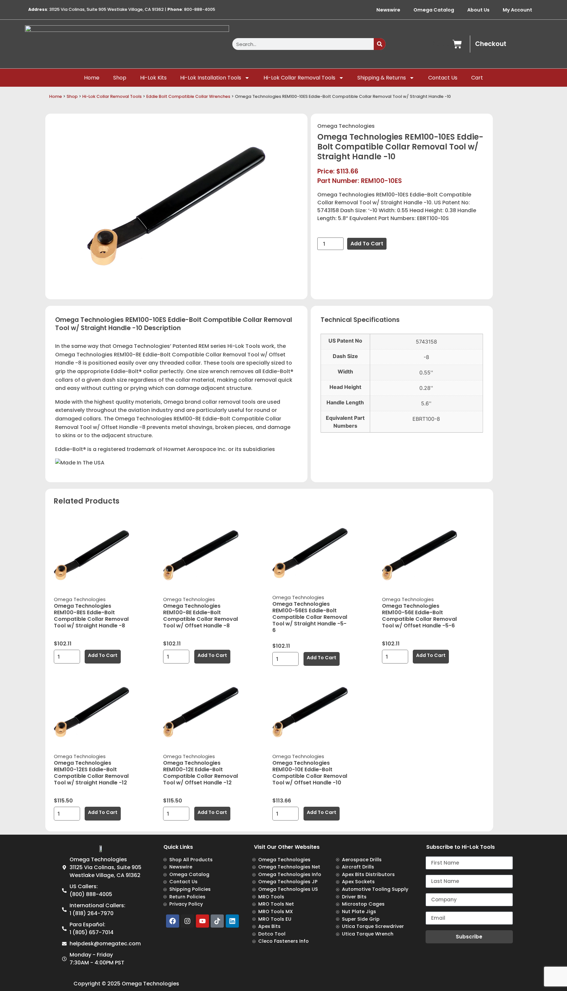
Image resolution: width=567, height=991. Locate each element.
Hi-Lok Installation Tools (210, 77)
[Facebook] (172, 921)
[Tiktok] (217, 921)
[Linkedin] (232, 921)
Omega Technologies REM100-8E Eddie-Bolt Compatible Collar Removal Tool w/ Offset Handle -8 (200, 615)
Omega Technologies (346, 126)
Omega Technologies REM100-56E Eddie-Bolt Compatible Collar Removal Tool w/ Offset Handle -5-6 (419, 615)
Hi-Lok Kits (153, 77)
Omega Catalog (433, 10)
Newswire (388, 10)
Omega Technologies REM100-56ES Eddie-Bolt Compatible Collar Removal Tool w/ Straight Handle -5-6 (309, 617)
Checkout (490, 43)
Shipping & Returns (381, 77)
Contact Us (442, 77)
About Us (478, 10)
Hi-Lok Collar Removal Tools (299, 77)
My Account (517, 10)
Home (91, 77)
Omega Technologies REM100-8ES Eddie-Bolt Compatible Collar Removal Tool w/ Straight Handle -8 (91, 615)
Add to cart (366, 243)
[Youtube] (202, 921)
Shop (119, 77)
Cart (477, 77)
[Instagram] (187, 921)
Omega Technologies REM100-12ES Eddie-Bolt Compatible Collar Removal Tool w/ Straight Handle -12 (91, 772)
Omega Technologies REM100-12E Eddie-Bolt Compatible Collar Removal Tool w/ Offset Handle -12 (200, 772)
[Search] (380, 44)
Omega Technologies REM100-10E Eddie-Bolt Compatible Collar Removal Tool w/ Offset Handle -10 (309, 772)
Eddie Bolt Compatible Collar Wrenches (188, 96)
